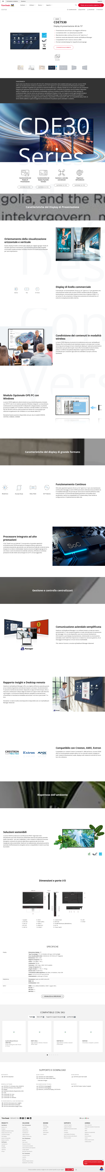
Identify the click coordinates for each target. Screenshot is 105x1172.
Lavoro (86, 1138)
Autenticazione (25, 1131)
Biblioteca (45, 1125)
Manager (3, 1146)
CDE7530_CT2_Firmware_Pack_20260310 (13, 1086)
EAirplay (5, 1089)
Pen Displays (4, 1136)
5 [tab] (55, 1055)
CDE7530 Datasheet (8, 1076)
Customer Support (68, 1125)
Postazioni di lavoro (26, 1144)
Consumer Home (25, 1155)
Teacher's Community (26, 1136)
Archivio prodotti (67, 1138)
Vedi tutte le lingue (42, 1080)
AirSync (3, 1151)
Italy (88, 1118)
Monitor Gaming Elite (6, 1138)
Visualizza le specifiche (52, 996)
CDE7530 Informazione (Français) (11, 1104)
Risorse (40, 5)
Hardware (22, 5)
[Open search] (76, 5)
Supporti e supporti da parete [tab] (55, 1017)
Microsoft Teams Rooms (27, 1151)
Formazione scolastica (12, 1)
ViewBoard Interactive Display (8, 1131)
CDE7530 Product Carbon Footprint (82, 1086)
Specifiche (82, 9)
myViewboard (4, 1144)
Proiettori (3, 1129)
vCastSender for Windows (9, 1097)
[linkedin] (31, 1118)
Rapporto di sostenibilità (90, 1132)
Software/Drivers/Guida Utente (70, 1128)
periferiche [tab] (71, 1017)
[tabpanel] (14, 1036)
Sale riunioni (25, 1142)
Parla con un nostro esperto (90, 5)
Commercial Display (6, 1134)
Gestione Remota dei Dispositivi (28, 1147)
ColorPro (24, 1157)
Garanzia (66, 1130)
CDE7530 (4, 10)
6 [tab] (57, 1055)
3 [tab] (51, 1055)
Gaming (24, 1159)
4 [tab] (53, 1055)
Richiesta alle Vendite (64, 47)
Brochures (45, 1130)
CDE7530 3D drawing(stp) (44, 1088)
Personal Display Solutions (27, 1161)
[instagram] (26, 1118)
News (86, 1130)
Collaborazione (88, 1141)
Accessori (100, 9)
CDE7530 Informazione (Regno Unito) (12, 1106)
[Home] (3, 1)
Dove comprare (88, 1136)
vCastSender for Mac (8, 1096)
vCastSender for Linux (8, 1094)
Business (23, 1)
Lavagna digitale (25, 1149)
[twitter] (23, 1118)
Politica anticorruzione (89, 1139)
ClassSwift (4, 1147)
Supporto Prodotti (67, 1127)
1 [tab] (47, 1055)
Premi (86, 1128)
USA (68, 1169)
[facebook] (21, 1118)
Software (31, 5)
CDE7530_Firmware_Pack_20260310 (12, 1088)
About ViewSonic (88, 1125)
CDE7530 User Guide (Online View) (46, 1078)
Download (91, 9)
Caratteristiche (72, 9)
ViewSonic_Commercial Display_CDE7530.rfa (49, 1089)
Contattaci (66, 1132)
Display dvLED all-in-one (7, 1132)
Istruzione (24, 1127)
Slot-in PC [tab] (40, 1017)
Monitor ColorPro (5, 1140)
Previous (3, 1034)
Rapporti (45, 1134)
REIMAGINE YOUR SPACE (27, 1162)
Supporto (100, 1)
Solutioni (45, 1128)
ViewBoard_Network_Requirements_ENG (13, 1091)
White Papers (46, 1132)
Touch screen (25, 1129)
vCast (4, 1092)
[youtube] (28, 1118)
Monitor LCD (4, 1127)
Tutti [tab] (31, 1017)
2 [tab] (49, 1055)
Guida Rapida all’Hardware (69, 1134)
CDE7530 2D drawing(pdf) (44, 1086)
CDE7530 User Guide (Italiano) (45, 1076)
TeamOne (4, 1149)
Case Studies (45, 1127)
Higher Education (25, 1134)
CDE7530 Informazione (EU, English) (12, 1103)
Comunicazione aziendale (27, 1146)
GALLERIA (57, 60)
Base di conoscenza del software (70, 1136)
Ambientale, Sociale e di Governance (92, 1127)
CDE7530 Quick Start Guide (80, 1076)
